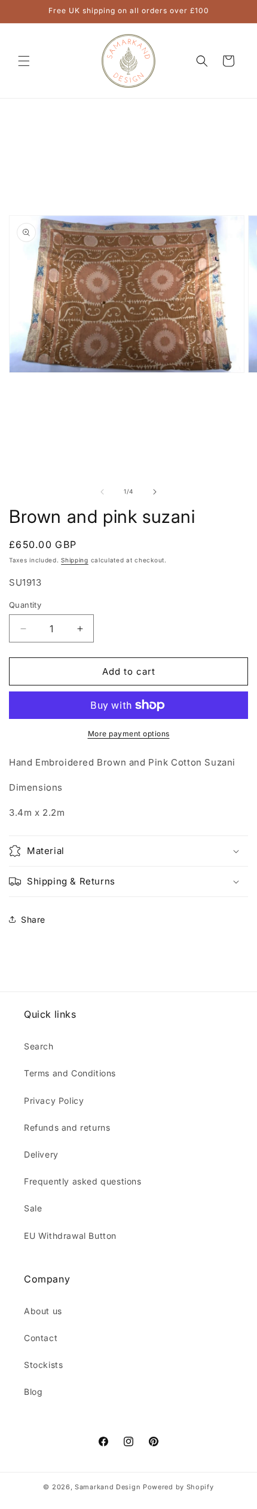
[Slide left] (102, 492)
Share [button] (33, 919)
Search (39, 1046)
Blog (33, 1391)
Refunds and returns (67, 1127)
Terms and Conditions (70, 1073)
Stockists (43, 1365)
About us (43, 1311)
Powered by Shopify (178, 1487)
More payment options (129, 733)
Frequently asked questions (83, 1181)
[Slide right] (155, 492)
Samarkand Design (107, 1487)
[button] (24, 61)
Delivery (41, 1154)
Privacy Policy (54, 1100)
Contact (40, 1338)
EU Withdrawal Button (70, 1236)
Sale (33, 1208)
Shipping (74, 560)
